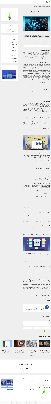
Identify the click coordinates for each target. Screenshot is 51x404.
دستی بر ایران (48, 6)
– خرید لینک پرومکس (31, 385)
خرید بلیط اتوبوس (12, 28)
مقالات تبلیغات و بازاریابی (31, 387)
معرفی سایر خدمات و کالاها (39, 306)
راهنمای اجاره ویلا (14, 45)
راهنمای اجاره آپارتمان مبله (13, 42)
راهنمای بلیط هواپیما (14, 48)
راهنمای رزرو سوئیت (14, 44)
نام (49, 326)
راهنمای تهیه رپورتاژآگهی (31, 388)
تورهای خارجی (15, 61)
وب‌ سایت (31, 326)
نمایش (43, 45)
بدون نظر (48, 354)
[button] (3, 2)
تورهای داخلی (15, 60)
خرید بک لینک (46, 234)
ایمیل (40, 326)
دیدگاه (49, 320)
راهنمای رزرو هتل (14, 41)
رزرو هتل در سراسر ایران (11, 29)
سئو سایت (45, 85)
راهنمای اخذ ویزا (14, 56)
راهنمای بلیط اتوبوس (14, 52)
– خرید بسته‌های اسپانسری (31, 384)
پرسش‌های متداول (32, 389)
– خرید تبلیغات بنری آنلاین (31, 383)
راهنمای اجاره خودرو (14, 53)
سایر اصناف (45, 6)
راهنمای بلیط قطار (14, 50)
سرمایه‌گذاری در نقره (20, 380)
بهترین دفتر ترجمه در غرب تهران (10, 30)
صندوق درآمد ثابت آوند (20, 379)
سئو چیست (48, 52)
